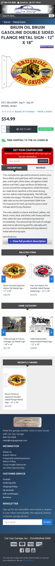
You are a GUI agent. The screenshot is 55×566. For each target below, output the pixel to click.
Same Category (27, 305)
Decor (7, 21)
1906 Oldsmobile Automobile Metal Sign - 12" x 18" (41, 342)
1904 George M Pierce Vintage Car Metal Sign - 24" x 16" (14, 342)
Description (14, 168)
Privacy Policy (28, 560)
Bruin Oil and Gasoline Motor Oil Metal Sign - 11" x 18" (14, 288)
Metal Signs (19, 21)
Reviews (40, 168)
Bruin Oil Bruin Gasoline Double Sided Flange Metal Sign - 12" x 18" (14, 398)
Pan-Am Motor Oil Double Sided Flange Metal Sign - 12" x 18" (40, 288)
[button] (3, 279)
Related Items (27, 252)
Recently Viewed (27, 362)
